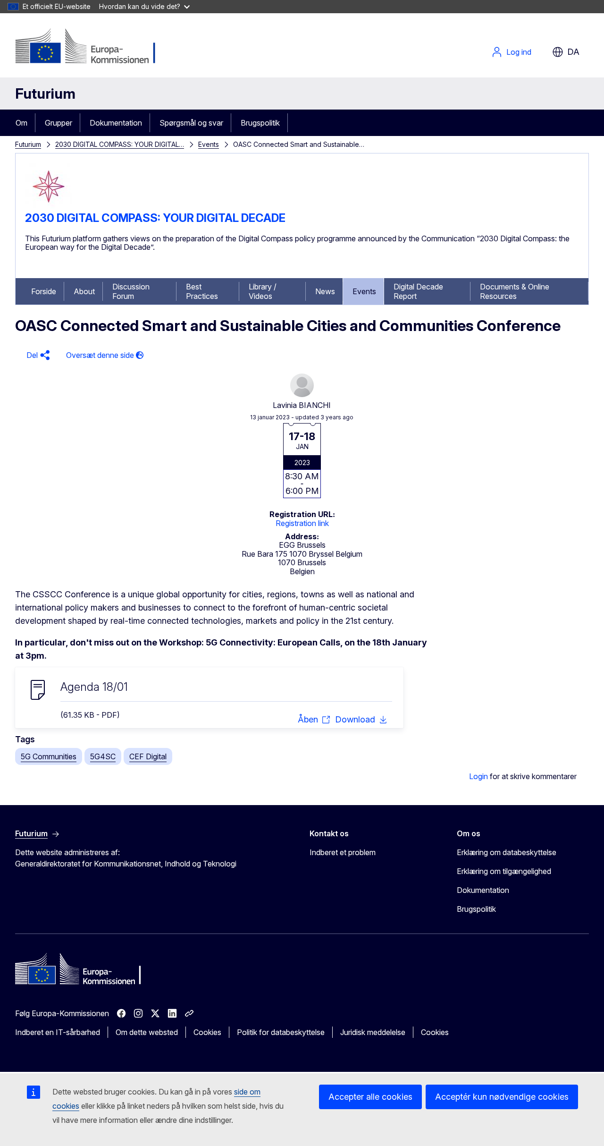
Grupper (58, 122)
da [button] (573, 52)
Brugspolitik (260, 122)
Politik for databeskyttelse (281, 1032)
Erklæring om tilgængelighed (504, 871)
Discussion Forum (131, 291)
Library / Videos (263, 291)
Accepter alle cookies (370, 1097)
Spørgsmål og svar (191, 122)
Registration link (302, 523)
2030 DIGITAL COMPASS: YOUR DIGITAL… (119, 144)
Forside (43, 291)
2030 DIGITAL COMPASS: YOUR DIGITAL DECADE (155, 218)
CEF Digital (148, 756)
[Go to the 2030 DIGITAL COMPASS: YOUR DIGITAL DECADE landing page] (48, 207)
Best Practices (202, 291)
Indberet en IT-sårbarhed (57, 1032)
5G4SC (103, 756)
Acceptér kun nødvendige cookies (502, 1097)
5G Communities (48, 756)
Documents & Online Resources (514, 291)
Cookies (207, 1032)
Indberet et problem (343, 852)
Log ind (518, 52)
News (325, 291)
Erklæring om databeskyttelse (506, 852)
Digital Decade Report (418, 291)
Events (208, 144)
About (84, 291)
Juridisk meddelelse (372, 1032)
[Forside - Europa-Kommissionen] (91, 47)
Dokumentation (116, 122)
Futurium (45, 93)
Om (21, 122)
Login (478, 776)
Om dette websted (147, 1032)
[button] (37, 355)
